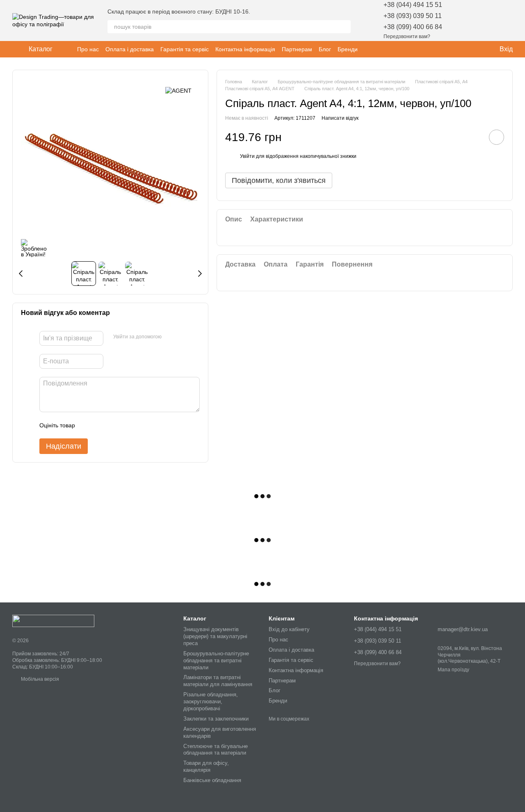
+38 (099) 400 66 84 (412, 26)
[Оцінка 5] (141, 425)
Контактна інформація (245, 49)
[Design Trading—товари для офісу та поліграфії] (53, 620)
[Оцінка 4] (128, 425)
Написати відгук (340, 118)
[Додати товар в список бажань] (496, 137)
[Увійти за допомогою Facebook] (171, 337)
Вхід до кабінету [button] (289, 629)
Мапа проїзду (453, 670)
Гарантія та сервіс (184, 49)
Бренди (348, 49)
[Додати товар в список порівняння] (473, 137)
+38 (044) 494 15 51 (412, 4)
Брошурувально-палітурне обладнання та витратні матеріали (216, 660)
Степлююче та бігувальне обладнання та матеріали (215, 749)
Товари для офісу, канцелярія (206, 766)
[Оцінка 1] (88, 425)
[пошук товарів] (344, 26)
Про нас (88, 49)
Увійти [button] (247, 157)
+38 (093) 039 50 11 (412, 15)
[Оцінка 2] (101, 425)
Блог (325, 49)
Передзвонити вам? (406, 36)
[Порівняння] (484, 20)
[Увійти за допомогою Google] (184, 337)
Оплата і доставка (129, 49)
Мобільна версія (39, 679)
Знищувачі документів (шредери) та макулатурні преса (215, 636)
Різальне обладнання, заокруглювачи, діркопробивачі (210, 701)
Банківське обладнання (212, 780)
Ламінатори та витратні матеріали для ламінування (217, 680)
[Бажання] (463, 20)
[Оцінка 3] (114, 425)
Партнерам (297, 49)
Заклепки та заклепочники (216, 719)
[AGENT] (178, 90)
